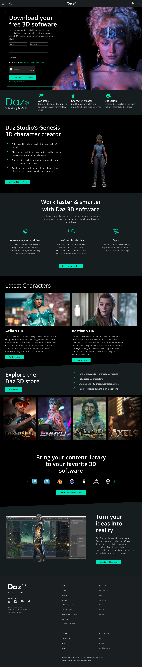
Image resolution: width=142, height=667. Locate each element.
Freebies (102, 643)
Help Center (66, 600)
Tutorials (64, 595)
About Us (102, 600)
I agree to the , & (27, 62)
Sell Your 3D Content (69, 605)
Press (101, 605)
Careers (102, 610)
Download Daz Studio (23, 77)
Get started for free (18, 182)
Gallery (64, 643)
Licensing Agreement (69, 657)
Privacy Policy (95, 657)
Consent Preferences (69, 624)
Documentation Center (70, 614)
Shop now (13, 389)
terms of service (25, 62)
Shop (101, 639)
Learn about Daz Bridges (71, 492)
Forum (64, 648)
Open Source (66, 619)
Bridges (102, 614)
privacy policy (35, 62)
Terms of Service (83, 657)
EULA (42, 62)
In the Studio (66, 639)
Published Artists (105, 648)
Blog (100, 595)
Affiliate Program (67, 610)
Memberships (104, 590)
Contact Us (65, 590)
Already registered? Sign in (17, 82)
